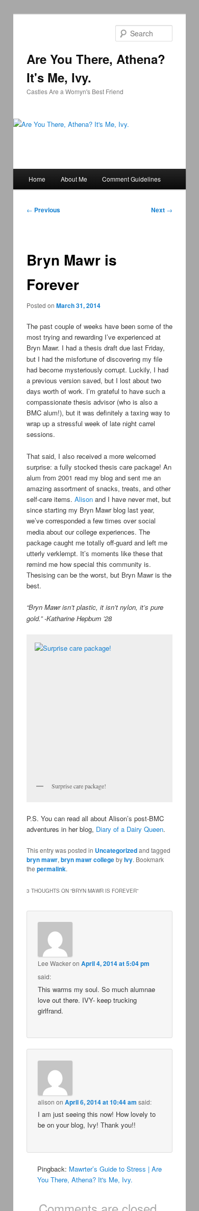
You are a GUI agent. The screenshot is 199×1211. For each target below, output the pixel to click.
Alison (83, 499)
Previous (43, 209)
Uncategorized (116, 850)
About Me (74, 178)
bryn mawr (42, 859)
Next (161, 209)
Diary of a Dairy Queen (129, 829)
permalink (51, 868)
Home (37, 178)
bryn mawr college (87, 859)
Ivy (128, 859)
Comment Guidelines (131, 178)
